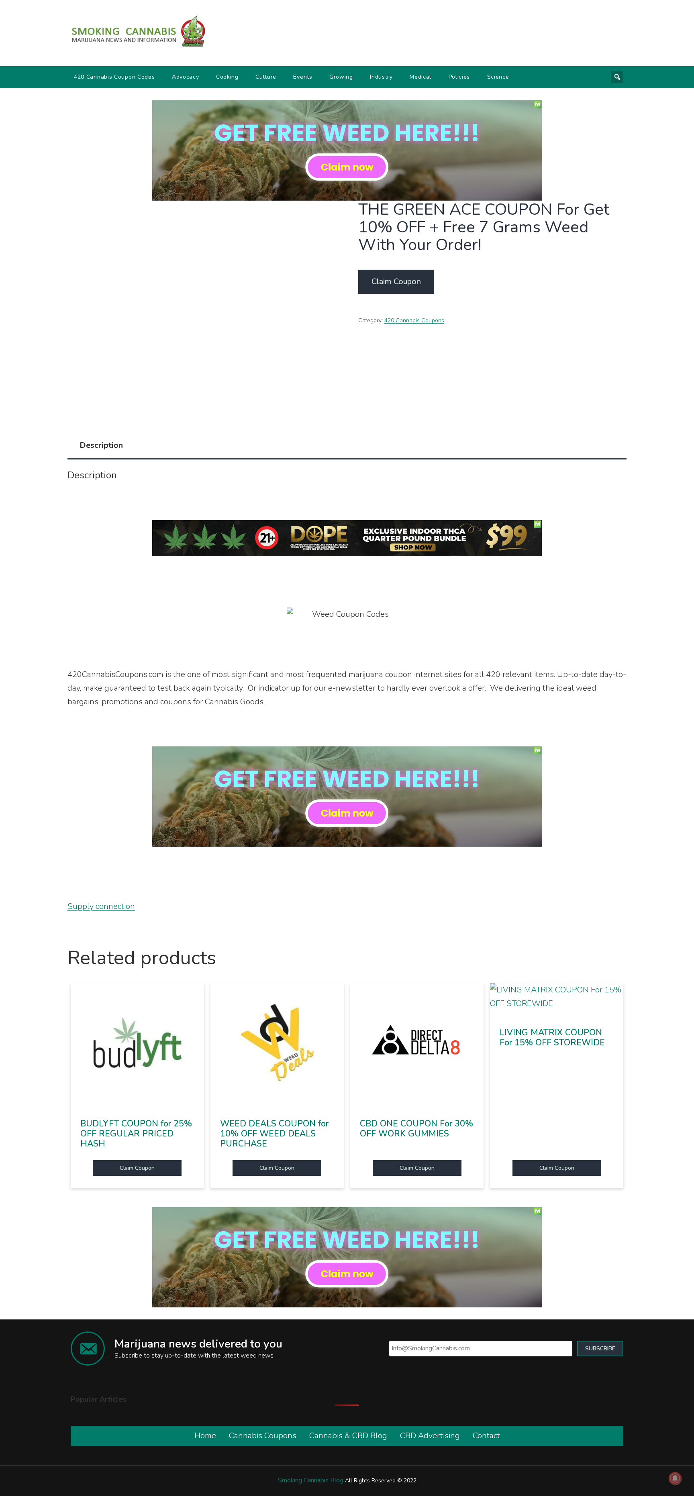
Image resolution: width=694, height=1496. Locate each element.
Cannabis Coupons (262, 1435)
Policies (459, 77)
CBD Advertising (430, 1435)
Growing (341, 77)
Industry (381, 77)
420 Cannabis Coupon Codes (114, 77)
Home (205, 1435)
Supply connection (101, 906)
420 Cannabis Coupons (414, 320)
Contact (486, 1435)
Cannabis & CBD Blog (348, 1435)
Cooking (227, 77)
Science (498, 77)
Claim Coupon (396, 281)
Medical (420, 77)
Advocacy (185, 77)
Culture (265, 77)
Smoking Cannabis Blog (310, 1480)
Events (302, 77)
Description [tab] (101, 445)
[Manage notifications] (675, 1478)
